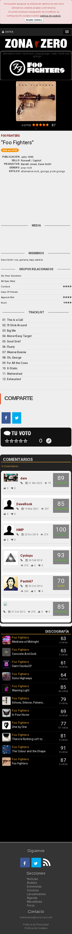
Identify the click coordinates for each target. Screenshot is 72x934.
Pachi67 (26, 581)
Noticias (32, 879)
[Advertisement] (36, 197)
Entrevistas (34, 886)
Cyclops (26, 555)
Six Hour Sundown (11, 275)
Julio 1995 (27, 156)
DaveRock (24, 504)
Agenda (32, 897)
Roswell (25, 160)
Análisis (32, 882)
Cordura (5, 286)
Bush (4, 302)
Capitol (37, 160)
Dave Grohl (44, 164)
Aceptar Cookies (34, 20)
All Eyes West (8, 281)
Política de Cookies (36, 928)
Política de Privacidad (36, 924)
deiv (23, 478)
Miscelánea (34, 901)
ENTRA (8, 31)
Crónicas (33, 890)
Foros (31, 905)
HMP (20, 530)
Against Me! (7, 297)
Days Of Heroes (9, 292)
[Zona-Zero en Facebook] (25, 862)
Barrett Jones (29, 164)
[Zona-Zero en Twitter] (36, 862)
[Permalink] (21, 483)
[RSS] (46, 862)
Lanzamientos (36, 894)
